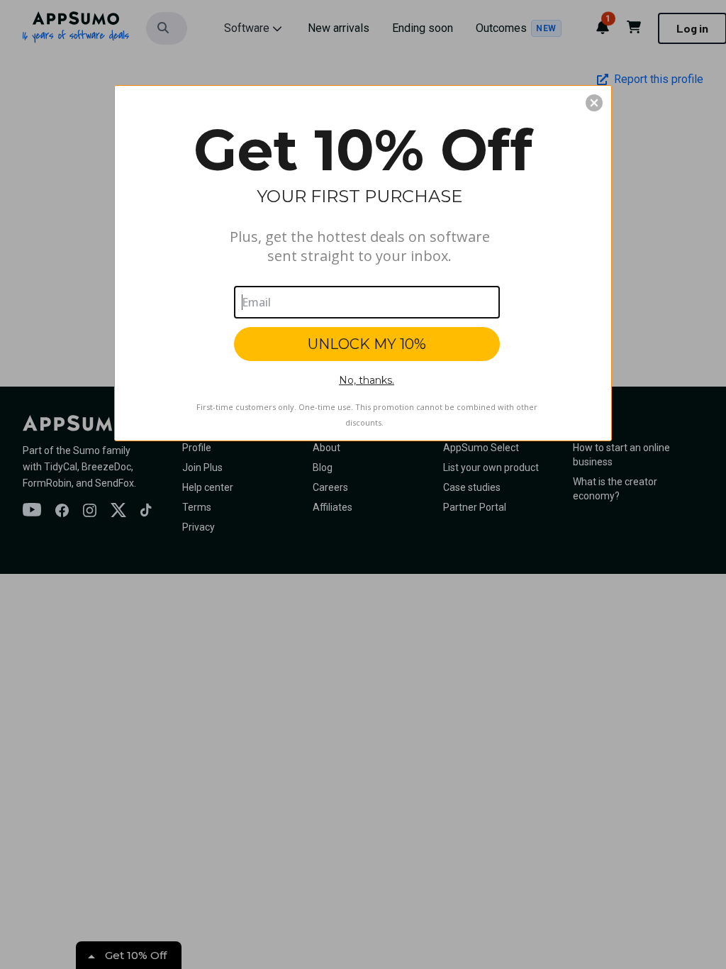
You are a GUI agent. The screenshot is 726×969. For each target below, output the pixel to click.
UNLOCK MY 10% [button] (367, 344)
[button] (594, 102)
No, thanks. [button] (366, 380)
